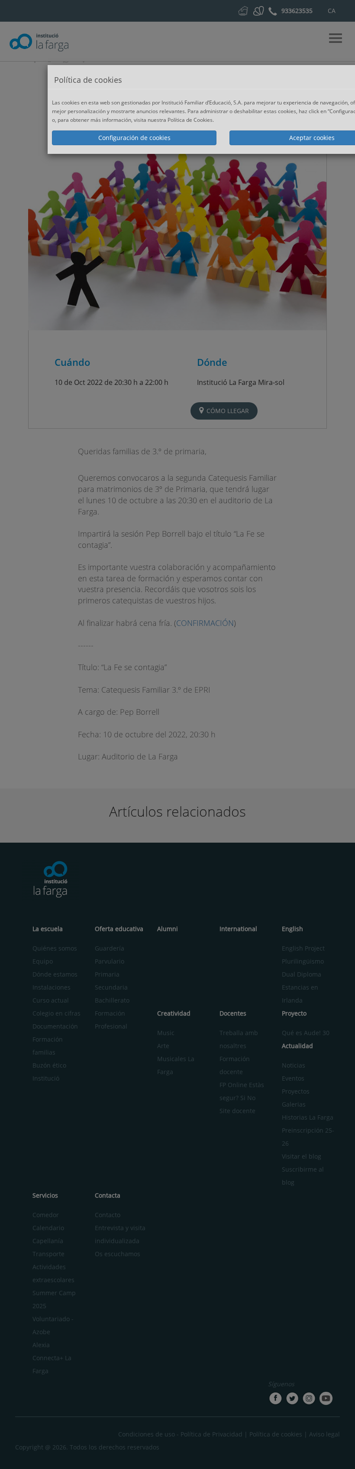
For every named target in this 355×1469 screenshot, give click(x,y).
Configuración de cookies (134, 138)
